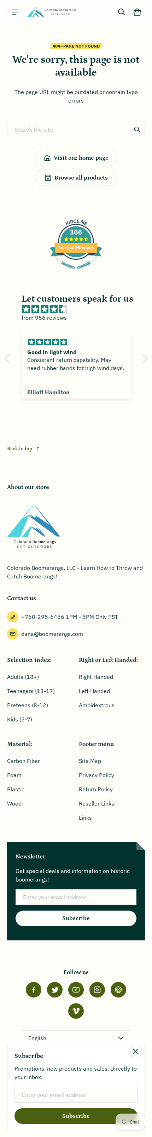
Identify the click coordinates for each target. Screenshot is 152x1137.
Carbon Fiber (23, 760)
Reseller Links (96, 803)
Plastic (15, 789)
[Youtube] (76, 990)
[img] (80, 309)
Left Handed (94, 690)
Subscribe (76, 918)
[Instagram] (97, 990)
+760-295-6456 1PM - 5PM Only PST (69, 616)
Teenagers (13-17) (31, 690)
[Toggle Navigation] (15, 12)
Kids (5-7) (19, 719)
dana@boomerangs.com (52, 633)
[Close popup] (135, 1051)
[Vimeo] (76, 1011)
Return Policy (96, 789)
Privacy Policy (96, 775)
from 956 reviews (44, 317)
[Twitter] (55, 990)
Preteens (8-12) (27, 705)
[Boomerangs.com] (51, 12)
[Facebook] (33, 990)
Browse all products (81, 177)
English (37, 1038)
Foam (14, 775)
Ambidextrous (97, 705)
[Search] (137, 129)
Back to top (19, 449)
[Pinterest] (118, 990)
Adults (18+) (23, 676)
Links (85, 817)
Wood (14, 803)
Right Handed (96, 676)
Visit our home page (81, 157)
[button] (121, 12)
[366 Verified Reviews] (76, 272)
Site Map (90, 760)
